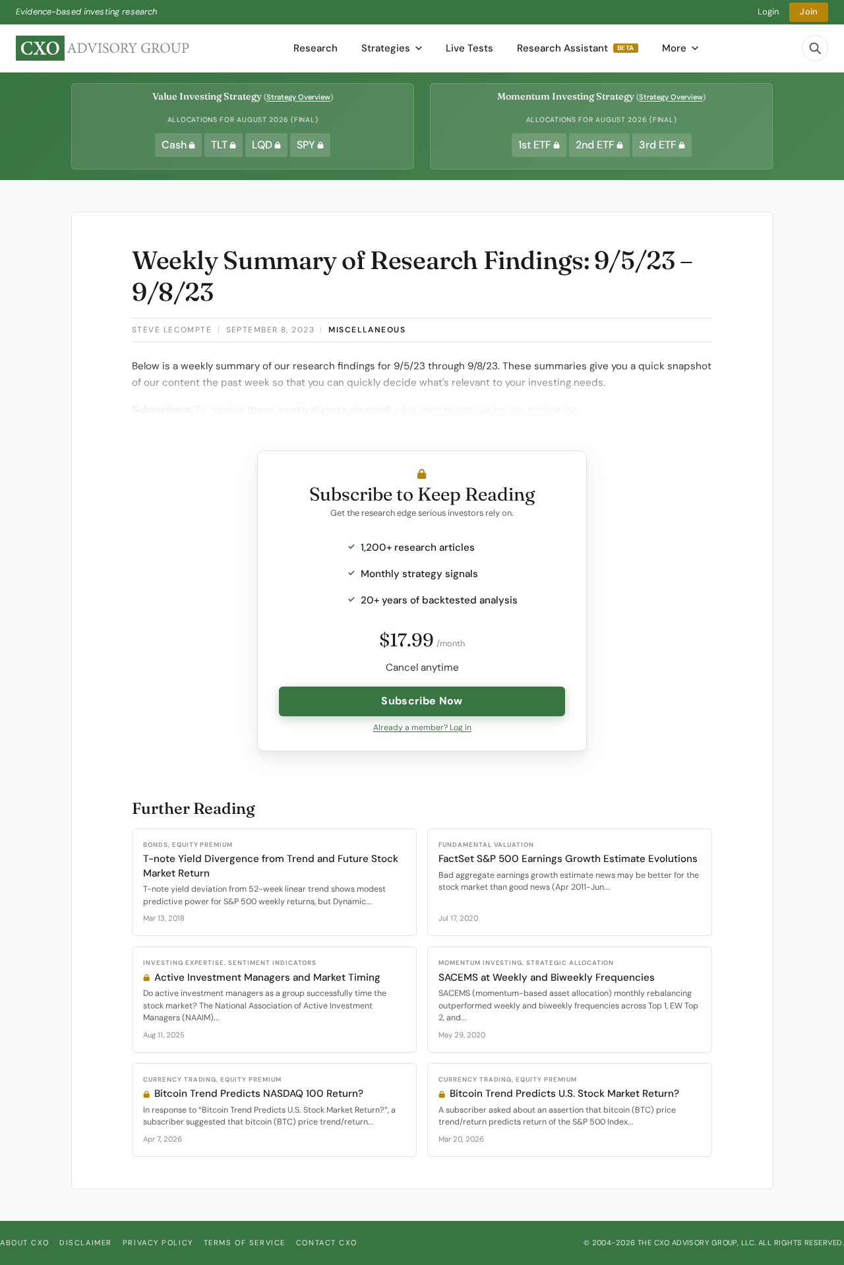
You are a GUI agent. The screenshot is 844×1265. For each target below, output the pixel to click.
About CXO (24, 1242)
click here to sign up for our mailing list (486, 409)
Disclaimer (85, 1242)
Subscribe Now (421, 701)
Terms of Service (245, 1242)
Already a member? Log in (422, 727)
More (674, 48)
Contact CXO (326, 1242)
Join (809, 11)
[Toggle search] (815, 48)
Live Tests (469, 48)
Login (768, 11)
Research (315, 48)
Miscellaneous (367, 329)
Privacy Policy (158, 1242)
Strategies (385, 48)
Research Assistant (575, 48)
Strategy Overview (298, 97)
